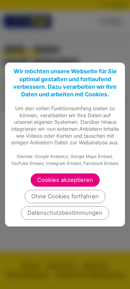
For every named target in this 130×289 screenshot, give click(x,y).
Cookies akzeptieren (65, 180)
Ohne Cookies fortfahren (65, 196)
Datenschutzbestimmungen (65, 212)
